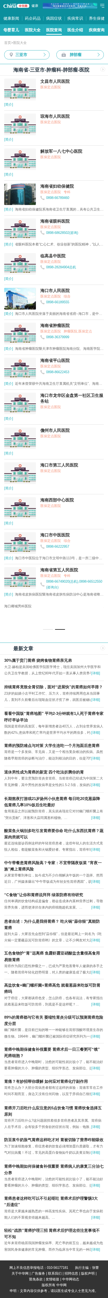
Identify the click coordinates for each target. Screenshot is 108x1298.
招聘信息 (71, 1273)
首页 (7, 43)
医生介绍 (75, 30)
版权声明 (88, 1273)
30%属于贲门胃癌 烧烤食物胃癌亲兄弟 (38, 660)
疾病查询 (97, 30)
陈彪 (31, 606)
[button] (48, 629)
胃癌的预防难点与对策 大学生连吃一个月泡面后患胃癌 (52, 745)
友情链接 (52, 1279)
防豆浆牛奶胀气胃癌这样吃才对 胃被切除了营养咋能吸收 (54, 1139)
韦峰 (41, 606)
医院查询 (54, 30)
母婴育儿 (11, 30)
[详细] (95, 673)
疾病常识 (75, 18)
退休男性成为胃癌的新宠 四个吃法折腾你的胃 (44, 772)
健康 (34, 6)
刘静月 (19, 606)
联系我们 (55, 1273)
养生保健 (97, 18)
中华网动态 (70, 1279)
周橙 (7, 606)
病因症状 (54, 18)
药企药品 (33, 18)
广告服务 (38, 1273)
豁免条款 (36, 1279)
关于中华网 (20, 1273)
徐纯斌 (53, 606)
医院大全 (33, 30)
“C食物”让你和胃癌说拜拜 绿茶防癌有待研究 (43, 894)
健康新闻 (11, 18)
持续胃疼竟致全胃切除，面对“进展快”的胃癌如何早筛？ (53, 687)
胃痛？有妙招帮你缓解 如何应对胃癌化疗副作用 (46, 1081)
